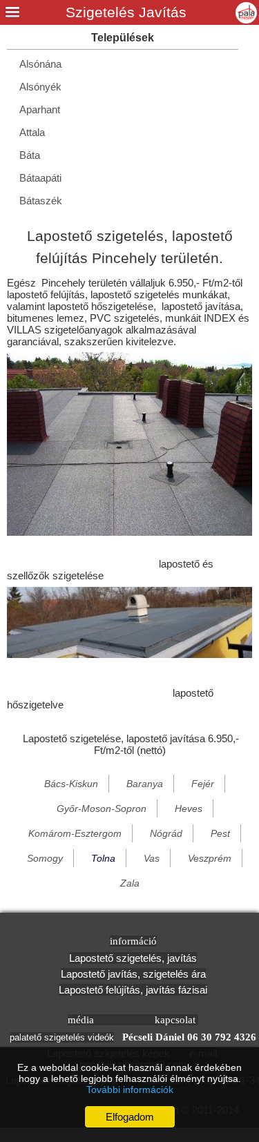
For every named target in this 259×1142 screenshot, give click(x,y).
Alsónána (40, 64)
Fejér (202, 783)
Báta (29, 155)
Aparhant (39, 109)
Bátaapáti (40, 178)
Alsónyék (40, 87)
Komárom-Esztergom (75, 833)
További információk (129, 1089)
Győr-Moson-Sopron (101, 808)
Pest (220, 833)
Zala (130, 883)
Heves (188, 808)
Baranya (144, 783)
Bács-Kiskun (71, 783)
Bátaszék (40, 200)
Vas (152, 858)
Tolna (103, 858)
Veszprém (209, 858)
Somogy (45, 858)
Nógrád (166, 833)
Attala (32, 132)
